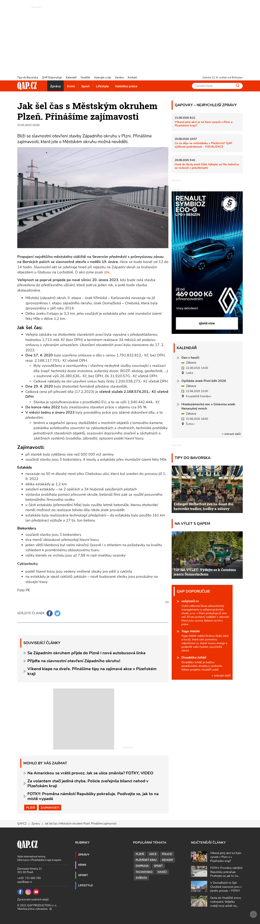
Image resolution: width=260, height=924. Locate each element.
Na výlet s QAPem (192, 523)
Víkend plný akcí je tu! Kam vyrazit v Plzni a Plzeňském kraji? (204, 123)
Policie (167, 854)
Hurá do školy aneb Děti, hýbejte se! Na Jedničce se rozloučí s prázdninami (207, 166)
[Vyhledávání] (237, 85)
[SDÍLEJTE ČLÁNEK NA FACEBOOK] (50, 613)
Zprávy (55, 86)
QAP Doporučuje (52, 77)
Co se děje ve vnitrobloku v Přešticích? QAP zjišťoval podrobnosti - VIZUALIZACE (203, 145)
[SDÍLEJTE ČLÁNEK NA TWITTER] (57, 613)
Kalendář (71, 77)
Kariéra (119, 77)
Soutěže (85, 77)
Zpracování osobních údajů (33, 899)
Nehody (167, 860)
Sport (85, 86)
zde (107, 272)
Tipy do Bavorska (27, 77)
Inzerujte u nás (102, 77)
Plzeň (30, 808)
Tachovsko (144, 872)
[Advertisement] (130, 37)
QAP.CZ (22, 823)
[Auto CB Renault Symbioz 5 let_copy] (207, 333)
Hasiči (162, 872)
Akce (153, 854)
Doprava (142, 866)
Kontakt (132, 77)
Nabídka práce (126, 86)
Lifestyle (102, 86)
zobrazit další (232, 434)
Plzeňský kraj (146, 860)
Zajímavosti (50, 808)
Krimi (71, 86)
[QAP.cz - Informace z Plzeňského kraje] (27, 86)
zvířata (141, 878)
